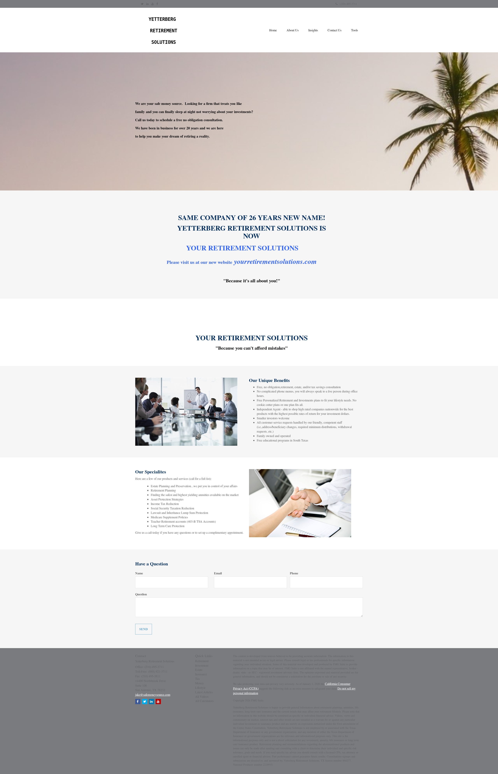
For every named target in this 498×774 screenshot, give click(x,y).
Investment (201, 665)
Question (141, 594)
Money (199, 683)
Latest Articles (204, 692)
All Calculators (204, 701)
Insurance (201, 674)
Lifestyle (200, 687)
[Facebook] (157, 4)
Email (218, 573)
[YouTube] (152, 4)
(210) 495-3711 (348, 4)
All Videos (202, 696)
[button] (292, 30)
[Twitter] (142, 4)
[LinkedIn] (147, 4)
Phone (294, 573)
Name (139, 573)
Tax (197, 679)
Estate (199, 670)
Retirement (202, 661)
